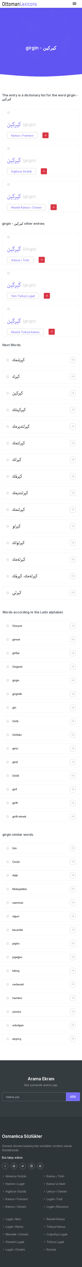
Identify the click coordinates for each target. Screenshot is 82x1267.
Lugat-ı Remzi (14, 1226)
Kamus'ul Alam (55, 1183)
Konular (51, 1249)
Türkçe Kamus (55, 1226)
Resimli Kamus (55, 1219)
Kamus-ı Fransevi (22, 135)
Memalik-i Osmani (16, 1234)
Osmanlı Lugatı (14, 1242)
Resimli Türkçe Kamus (25, 332)
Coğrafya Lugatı (56, 1234)
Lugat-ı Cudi (54, 1199)
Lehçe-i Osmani (56, 1191)
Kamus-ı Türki (20, 260)
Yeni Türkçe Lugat (23, 296)
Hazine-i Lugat (14, 1183)
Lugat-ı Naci (13, 1219)
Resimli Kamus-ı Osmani (26, 207)
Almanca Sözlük (15, 1176)
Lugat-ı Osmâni (15, 1249)
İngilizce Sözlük (21, 171)
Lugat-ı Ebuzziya (57, 1206)
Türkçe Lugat (55, 1242)
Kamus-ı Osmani (15, 1206)
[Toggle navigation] (74, 3)
